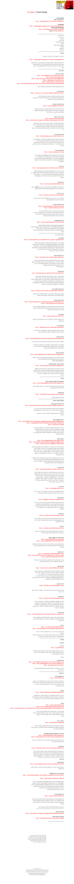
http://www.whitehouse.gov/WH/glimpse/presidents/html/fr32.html (43, 775)
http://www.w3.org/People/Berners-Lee (52, 184)
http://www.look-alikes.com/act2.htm (52, 557)
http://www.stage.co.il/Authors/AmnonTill (51, 29)
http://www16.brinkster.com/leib (54, 208)
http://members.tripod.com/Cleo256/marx (51, 499)
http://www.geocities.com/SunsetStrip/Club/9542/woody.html (45, 423)
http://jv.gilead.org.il (57, 647)
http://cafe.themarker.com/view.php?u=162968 (50, 818)
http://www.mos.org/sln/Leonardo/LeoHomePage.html (48, 78)
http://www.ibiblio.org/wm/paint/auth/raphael (49, 394)
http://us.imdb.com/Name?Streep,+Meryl (51, 598)
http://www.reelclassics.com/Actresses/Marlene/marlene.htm (46, 614)
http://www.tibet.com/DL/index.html (52, 303)
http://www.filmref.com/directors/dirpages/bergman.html (46, 442)
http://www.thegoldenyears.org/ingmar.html (50, 440)
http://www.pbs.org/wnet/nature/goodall (51, 195)
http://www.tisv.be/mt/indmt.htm (53, 316)
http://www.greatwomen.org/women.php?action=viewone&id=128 (45, 338)
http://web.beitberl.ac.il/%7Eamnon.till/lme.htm (49, 21)
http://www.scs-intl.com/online (54, 118)
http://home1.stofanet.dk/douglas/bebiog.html (50, 692)
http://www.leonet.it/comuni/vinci (53, 80)
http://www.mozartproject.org (55, 705)
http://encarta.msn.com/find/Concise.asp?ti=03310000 (47, 290)
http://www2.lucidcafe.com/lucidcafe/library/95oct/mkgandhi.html (44, 239)
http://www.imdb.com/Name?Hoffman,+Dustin (50, 568)
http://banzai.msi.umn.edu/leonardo (53, 82)
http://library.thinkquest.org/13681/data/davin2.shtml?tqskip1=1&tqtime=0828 (40, 83)
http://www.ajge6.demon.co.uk (55, 488)
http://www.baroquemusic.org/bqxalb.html (51, 735)
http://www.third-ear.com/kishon (54, 665)
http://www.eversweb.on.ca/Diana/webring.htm (50, 365)
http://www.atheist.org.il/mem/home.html (51, 206)
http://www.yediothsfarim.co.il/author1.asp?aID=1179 (48, 663)
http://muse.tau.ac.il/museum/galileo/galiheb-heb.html (47, 93)
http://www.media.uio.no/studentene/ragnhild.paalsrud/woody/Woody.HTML (41, 421)
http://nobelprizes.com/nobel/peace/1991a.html (49, 327)
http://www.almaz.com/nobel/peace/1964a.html (49, 257)
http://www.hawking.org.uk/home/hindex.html (50, 136)
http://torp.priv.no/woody (56, 424)
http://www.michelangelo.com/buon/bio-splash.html (48, 383)
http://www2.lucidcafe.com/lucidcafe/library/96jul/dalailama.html (44, 302)
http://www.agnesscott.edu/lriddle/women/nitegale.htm (47, 354)
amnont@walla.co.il (58, 31)
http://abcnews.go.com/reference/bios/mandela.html (48, 273)
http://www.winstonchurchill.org (54, 796)
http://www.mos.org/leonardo (55, 77)
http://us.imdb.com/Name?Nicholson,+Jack (51, 553)
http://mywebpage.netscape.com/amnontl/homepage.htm (46, 26)
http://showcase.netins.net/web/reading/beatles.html (48, 748)
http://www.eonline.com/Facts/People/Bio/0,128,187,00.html (46, 555)
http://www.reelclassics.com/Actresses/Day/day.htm (48, 628)
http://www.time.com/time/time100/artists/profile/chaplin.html (44, 405)
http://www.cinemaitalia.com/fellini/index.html (50, 469)
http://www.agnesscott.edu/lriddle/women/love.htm (48, 168)
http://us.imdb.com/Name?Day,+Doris (52, 627)
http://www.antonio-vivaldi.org (54, 722)
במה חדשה (31, 874)
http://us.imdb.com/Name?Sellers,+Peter (51, 515)
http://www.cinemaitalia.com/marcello (52, 539)
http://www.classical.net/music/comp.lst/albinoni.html (47, 737)
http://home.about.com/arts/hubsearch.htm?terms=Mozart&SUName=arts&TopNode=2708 (37, 708)
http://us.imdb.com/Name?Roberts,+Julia (51, 585)
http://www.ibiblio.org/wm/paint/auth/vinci (50, 75)
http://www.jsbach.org (57, 678)
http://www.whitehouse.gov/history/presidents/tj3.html (47, 764)
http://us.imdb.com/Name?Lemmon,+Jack (51, 528)
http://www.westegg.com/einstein (53, 106)
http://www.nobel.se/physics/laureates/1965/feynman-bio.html (45, 120)
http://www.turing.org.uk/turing (54, 152)
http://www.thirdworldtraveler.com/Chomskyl (50, 222)
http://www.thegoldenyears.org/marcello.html (50, 541)
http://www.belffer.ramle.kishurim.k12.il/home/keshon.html (46, 662)
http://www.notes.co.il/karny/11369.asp (52, 778)
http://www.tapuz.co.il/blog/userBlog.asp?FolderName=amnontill (45, 813)
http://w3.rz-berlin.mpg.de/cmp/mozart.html (50, 706)
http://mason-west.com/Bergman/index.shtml (50, 443)
